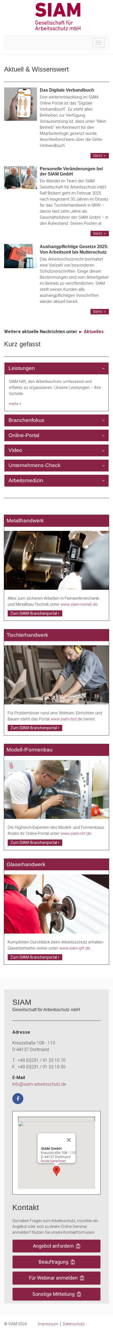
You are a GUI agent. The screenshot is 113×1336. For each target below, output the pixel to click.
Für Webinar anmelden (54, 1278)
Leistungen (22, 368)
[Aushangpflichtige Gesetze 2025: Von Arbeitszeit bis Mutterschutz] (20, 256)
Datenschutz (73, 1324)
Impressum (48, 1324)
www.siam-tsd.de (67, 719)
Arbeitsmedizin (26, 480)
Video (15, 450)
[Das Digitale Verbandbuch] (20, 104)
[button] (56, 1171)
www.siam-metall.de (79, 604)
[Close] (68, 1139)
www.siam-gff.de (74, 948)
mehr (14, 403)
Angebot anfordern (54, 1246)
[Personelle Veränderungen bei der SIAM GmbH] (20, 177)
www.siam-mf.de (76, 833)
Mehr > (99, 155)
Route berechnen (53, 1161)
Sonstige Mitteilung (54, 1294)
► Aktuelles (91, 331)
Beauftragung (54, 1262)
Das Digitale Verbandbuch (67, 90)
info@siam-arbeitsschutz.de (39, 1084)
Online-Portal (24, 435)
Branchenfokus (26, 420)
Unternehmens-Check (35, 465)
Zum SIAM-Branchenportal (34, 613)
